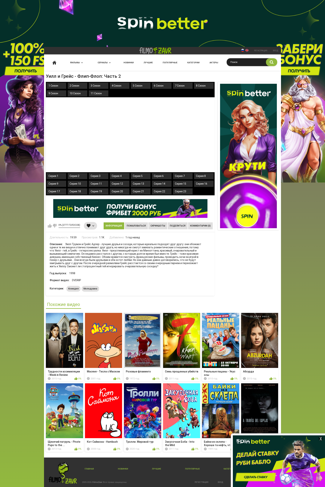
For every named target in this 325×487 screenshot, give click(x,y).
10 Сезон (75, 93)
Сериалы (103, 62)
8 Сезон (201, 85)
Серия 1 (53, 175)
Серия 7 (180, 175)
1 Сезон (53, 85)
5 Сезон (137, 85)
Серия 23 (180, 191)
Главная (54, 62)
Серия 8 (201, 175)
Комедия (73, 288)
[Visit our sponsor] (130, 208)
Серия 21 (138, 191)
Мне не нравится (55, 226)
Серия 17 (54, 191)
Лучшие (148, 62)
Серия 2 (74, 175)
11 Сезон (96, 93)
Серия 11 (96, 183)
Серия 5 (138, 175)
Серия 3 (95, 175)
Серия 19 (96, 191)
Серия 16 (201, 183)
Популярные (170, 62)
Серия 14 (159, 183)
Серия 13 (138, 183)
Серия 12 (117, 183)
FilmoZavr (97, 482)
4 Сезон (116, 85)
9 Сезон (53, 93)
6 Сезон (158, 85)
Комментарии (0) (200, 225)
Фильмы (75, 62)
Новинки (129, 62)
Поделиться (177, 225)
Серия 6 (159, 175)
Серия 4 (116, 175)
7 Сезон (180, 85)
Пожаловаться (136, 225)
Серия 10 (75, 183)
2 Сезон (74, 85)
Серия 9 (53, 183)
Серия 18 (75, 191)
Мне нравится (50, 226)
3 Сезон (95, 85)
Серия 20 (117, 191)
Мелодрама (90, 288)
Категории (193, 62)
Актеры (214, 62)
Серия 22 (159, 191)
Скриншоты (157, 225)
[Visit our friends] (248, 156)
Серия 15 (180, 183)
